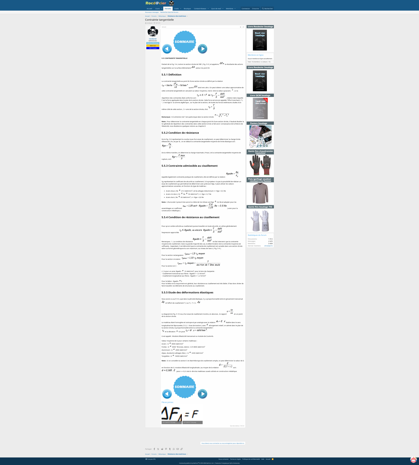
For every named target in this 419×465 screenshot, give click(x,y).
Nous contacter (224, 459)
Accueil (149, 8)
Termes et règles (235, 459)
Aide (262, 459)
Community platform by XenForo (196, 463)
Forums (168, 8)
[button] (158, 9)
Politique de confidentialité (251, 459)
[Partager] (240, 27)
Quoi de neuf (216, 8)
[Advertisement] (195, 434)
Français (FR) (151, 459)
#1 (243, 27)
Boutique (187, 8)
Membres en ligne (256, 55)
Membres (229, 8)
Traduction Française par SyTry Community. (227, 463)
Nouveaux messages (152, 12)
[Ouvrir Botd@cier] (413, 459)
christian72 (268, 246)
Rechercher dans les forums (169, 12)
